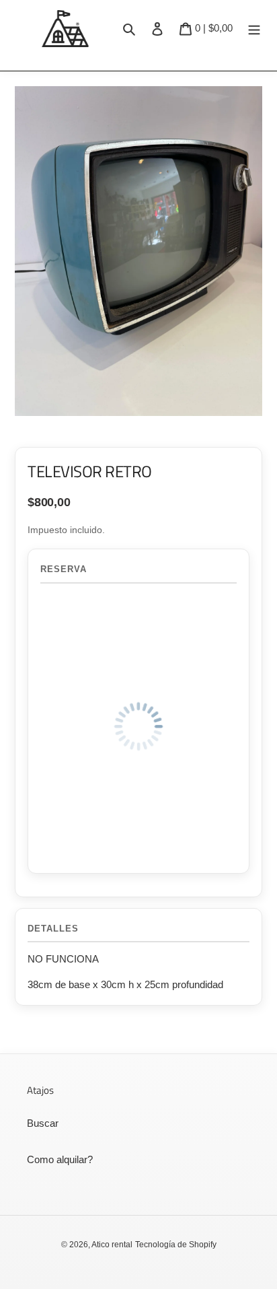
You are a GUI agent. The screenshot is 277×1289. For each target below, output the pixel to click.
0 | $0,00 (213, 28)
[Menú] (254, 28)
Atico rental (111, 1244)
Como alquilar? (60, 1159)
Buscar (42, 1123)
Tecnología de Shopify (175, 1244)
